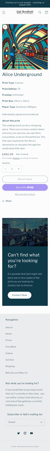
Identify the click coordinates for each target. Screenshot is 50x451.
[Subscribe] (41, 422)
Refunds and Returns (17, 373)
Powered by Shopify (32, 446)
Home (9, 334)
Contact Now (19, 295)
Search (9, 327)
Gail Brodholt (21, 446)
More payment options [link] (25, 194)
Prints (9, 340)
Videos (9, 353)
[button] (3, 12)
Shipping (16, 158)
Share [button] (9, 201)
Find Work (11, 347)
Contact (10, 360)
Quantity (6, 163)
